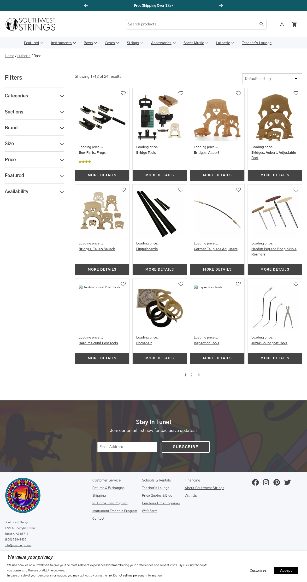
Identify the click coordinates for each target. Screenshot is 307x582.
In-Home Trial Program (110, 503)
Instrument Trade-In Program (114, 511)
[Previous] (87, 5)
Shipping (99, 495)
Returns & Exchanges (108, 488)
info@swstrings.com (18, 545)
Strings (133, 43)
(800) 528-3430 (15, 539)
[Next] (220, 5)
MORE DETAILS (102, 175)
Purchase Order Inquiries (161, 503)
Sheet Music (193, 43)
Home (9, 56)
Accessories (161, 43)
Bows (88, 43)
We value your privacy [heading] (30, 557)
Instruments (61, 43)
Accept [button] (286, 570)
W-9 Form (149, 511)
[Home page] (33, 24)
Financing (192, 480)
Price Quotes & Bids (157, 495)
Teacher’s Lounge (257, 43)
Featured (31, 43)
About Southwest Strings (204, 488)
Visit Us (191, 496)
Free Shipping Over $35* (153, 5)
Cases (110, 43)
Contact (98, 518)
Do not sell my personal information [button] (137, 575)
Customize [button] (258, 570)
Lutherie (223, 43)
